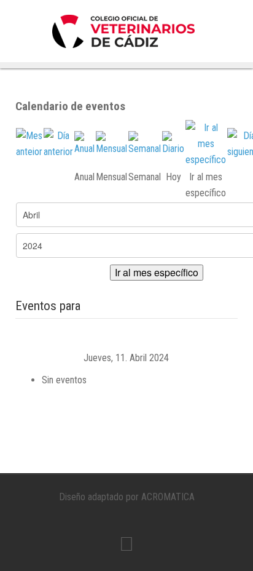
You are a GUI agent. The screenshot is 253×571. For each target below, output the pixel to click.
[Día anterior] (58, 143)
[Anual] (84, 143)
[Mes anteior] (29, 143)
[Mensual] (111, 143)
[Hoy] (173, 143)
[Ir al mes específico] (205, 143)
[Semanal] (144, 143)
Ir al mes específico (156, 272)
